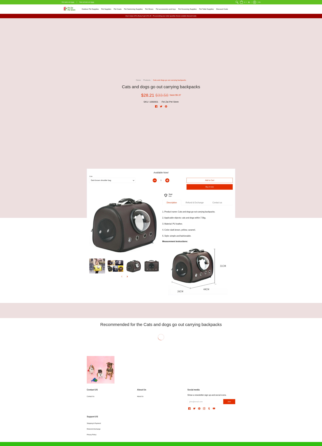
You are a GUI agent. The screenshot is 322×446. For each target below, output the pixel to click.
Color (91, 176)
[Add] (167, 180)
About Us (140, 396)
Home (138, 80)
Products (146, 80)
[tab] (171, 202)
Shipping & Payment (94, 423)
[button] (245, 2)
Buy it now (210, 187)
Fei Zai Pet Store (170, 102)
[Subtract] (155, 180)
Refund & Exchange (93, 429)
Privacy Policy (91, 435)
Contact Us (90, 396)
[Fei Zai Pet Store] (70, 9)
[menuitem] (237, 2)
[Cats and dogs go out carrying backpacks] (124, 224)
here (72, 2)
